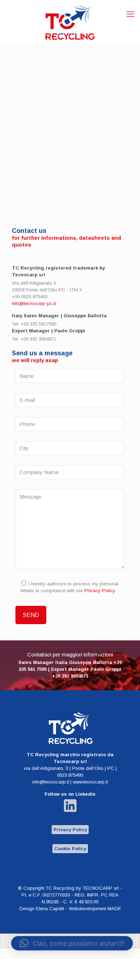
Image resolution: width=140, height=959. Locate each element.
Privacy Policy (99, 590)
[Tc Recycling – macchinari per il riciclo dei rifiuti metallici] (70, 22)
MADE (114, 908)
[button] (72, 943)
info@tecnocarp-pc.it (34, 303)
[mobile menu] (130, 14)
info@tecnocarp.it (50, 782)
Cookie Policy (70, 848)
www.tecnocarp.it (90, 782)
